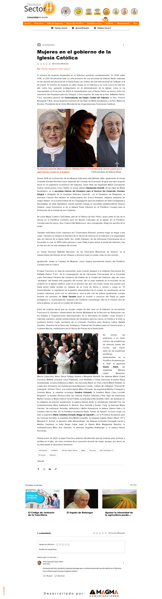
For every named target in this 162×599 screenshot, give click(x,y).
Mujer (83, 450)
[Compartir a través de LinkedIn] (50, 469)
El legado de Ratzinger (80, 512)
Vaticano (53, 455)
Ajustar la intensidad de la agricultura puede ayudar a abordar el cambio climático (119, 513)
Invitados (54, 450)
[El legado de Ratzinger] (81, 498)
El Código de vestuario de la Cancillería (41, 513)
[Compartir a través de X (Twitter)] (44, 469)
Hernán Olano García (69, 450)
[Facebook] (52, 28)
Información (43, 450)
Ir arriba (4, 590)
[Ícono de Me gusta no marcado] (44, 576)
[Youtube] (95, 28)
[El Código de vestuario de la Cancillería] (42, 498)
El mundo (42, 455)
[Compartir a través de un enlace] (56, 469)
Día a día (92, 450)
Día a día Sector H (106, 450)
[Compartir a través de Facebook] (38, 469)
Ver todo (133, 485)
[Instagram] (73, 28)
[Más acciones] (123, 44)
